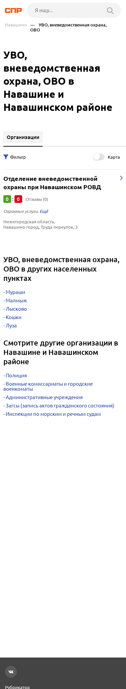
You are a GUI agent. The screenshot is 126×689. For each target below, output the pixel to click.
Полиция (16, 375)
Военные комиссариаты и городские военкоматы (48, 386)
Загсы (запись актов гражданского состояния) (60, 405)
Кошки (14, 317)
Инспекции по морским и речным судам (53, 413)
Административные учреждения (44, 397)
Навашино (16, 25)
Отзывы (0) (37, 199)
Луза (11, 325)
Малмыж (16, 300)
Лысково (16, 308)
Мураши (15, 292)
